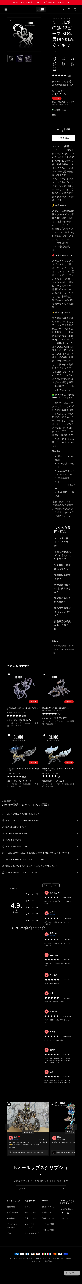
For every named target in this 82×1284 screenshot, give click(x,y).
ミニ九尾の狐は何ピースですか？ (62, 542)
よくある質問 (48, 1224)
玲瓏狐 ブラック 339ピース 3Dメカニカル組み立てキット (23, 770)
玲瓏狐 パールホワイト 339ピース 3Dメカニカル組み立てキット (58, 770)
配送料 (60, 102)
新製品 (28, 1206)
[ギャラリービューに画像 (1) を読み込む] (11, 58)
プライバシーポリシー (13, 1226)
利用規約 (11, 1218)
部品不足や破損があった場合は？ (62, 625)
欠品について (48, 1212)
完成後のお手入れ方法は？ (62, 600)
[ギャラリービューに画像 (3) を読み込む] (28, 58)
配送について (48, 1206)
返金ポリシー (39, 1259)
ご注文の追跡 (48, 1230)
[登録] (63, 1189)
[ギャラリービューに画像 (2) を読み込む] (19, 58)
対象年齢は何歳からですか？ (62, 567)
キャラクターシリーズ (31, 1226)
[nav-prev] (7, 1127)
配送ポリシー (37, 1261)
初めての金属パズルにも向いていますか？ (62, 555)
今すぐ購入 (63, 138)
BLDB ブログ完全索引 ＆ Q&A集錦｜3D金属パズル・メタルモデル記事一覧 (63, 649)
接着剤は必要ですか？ (62, 577)
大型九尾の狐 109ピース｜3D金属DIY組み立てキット (23, 709)
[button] (6, 9)
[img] (59, 75)
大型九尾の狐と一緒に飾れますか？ (62, 588)
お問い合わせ (13, 1212)
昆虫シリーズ (31, 1218)
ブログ (10, 1233)
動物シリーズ (31, 1212)
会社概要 (11, 1206)
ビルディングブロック (24, 1259)
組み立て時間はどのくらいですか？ (62, 612)
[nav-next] (75, 1127)
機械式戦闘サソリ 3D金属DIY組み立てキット (58, 708)
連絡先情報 (49, 1261)
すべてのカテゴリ (32, 1235)
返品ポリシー (48, 1218)
